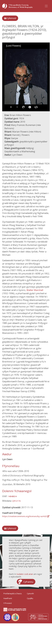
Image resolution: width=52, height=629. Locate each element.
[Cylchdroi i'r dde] (14, 51)
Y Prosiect (7, 603)
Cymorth (30, 593)
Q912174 (16, 501)
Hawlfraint (7, 598)
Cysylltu (30, 598)
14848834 (12, 496)
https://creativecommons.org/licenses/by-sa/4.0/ (24, 516)
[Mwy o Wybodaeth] (30, 107)
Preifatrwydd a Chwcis (12, 593)
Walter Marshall (34, 290)
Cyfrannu (28, 581)
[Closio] (6, 51)
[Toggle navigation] (46, 6)
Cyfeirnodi (11, 18)
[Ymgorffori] (36, 107)
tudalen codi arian (25, 574)
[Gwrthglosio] (10, 51)
